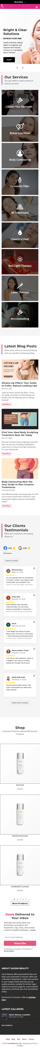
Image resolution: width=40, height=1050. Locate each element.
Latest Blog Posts (20, 346)
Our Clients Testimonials (16, 528)
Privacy (31, 1039)
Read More (6, 404)
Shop (9, 59)
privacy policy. (9, 951)
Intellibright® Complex (20, 886)
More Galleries (7, 1025)
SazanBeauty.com (15, 1043)
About (24, 1039)
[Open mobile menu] (36, 7)
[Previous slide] (17, 68)
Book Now (18, 2)
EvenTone (20, 785)
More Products (20, 903)
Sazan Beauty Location (19, 1015)
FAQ (18, 1039)
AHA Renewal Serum (20, 836)
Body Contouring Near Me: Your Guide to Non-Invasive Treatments (18, 484)
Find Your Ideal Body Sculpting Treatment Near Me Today (20, 433)
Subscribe (20, 943)
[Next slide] (23, 68)
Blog (13, 1039)
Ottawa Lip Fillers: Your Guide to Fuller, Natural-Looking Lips (19, 384)
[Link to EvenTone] (20, 764)
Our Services (16, 77)
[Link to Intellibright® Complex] (20, 865)
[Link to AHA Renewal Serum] (20, 814)
